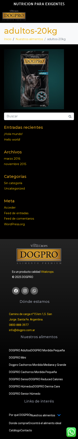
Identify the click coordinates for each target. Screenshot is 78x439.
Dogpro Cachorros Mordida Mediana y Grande (37, 364)
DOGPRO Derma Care (46, 386)
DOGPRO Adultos (20, 350)
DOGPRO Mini (17, 357)
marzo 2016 (12, 158)
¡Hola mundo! (13, 134)
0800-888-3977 (19, 324)
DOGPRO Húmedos (21, 386)
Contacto (26, 430)
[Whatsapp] (34, 291)
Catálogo (14, 430)
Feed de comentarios (19, 218)
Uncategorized (14, 188)
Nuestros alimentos (43, 415)
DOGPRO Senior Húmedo (24, 393)
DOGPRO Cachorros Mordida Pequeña (33, 372)
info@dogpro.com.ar (22, 330)
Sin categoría (13, 183)
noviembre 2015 (15, 164)
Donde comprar (19, 423)
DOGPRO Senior (19, 379)
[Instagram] (25, 291)
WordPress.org (14, 224)
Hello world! (12, 139)
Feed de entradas (16, 213)
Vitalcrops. (47, 271)
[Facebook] (16, 291)
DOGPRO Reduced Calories (46, 379)
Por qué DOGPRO (20, 415)
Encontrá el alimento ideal (45, 423)
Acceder (10, 207)
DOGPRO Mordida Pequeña (48, 350)
